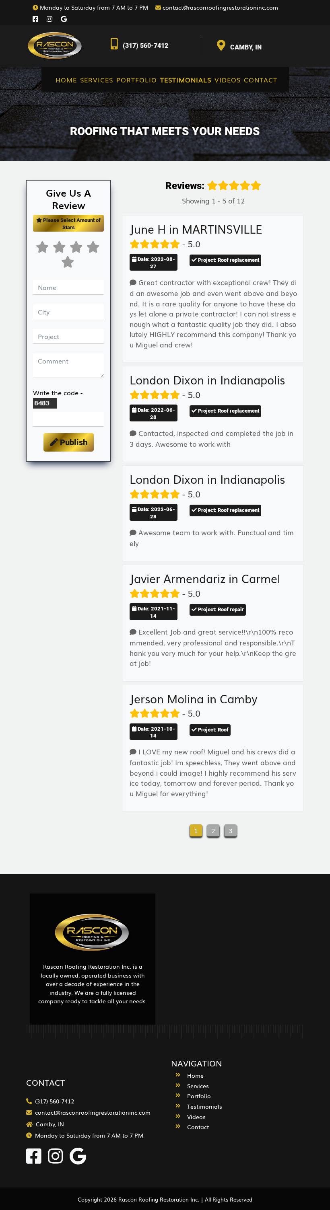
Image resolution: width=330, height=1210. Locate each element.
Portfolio (136, 79)
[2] (43, 249)
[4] (77, 249)
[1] (68, 264)
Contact (260, 79)
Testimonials (185, 79)
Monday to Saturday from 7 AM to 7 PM (96, 7)
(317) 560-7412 (145, 45)
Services (96, 79)
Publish (72, 442)
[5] (94, 249)
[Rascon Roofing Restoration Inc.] (56, 45)
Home (66, 79)
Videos (227, 79)
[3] (60, 249)
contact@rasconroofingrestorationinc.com (219, 7)
